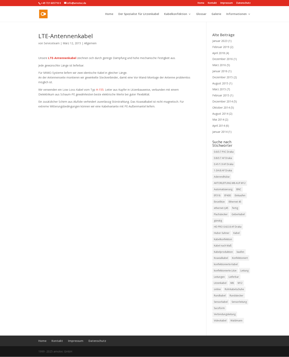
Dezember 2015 (222, 77)
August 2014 (220, 113)
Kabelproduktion (223, 252)
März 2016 (219, 65)
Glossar (201, 14)
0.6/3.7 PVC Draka (224, 151)
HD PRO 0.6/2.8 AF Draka (227, 226)
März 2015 (219, 89)
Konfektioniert (240, 258)
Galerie (216, 14)
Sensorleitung (239, 301)
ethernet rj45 (221, 208)
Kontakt (212, 3)
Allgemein (90, 43)
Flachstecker (221, 214)
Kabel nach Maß (222, 245)
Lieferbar (234, 277)
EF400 (227, 195)
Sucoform (219, 308)
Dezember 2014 (222, 101)
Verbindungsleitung (225, 314)
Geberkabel (238, 214)
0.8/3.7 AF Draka (223, 158)
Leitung (244, 270)
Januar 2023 (219, 41)
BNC (238, 189)
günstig (218, 220)
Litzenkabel (220, 283)
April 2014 (218, 125)
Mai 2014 (218, 119)
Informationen (236, 14)
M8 (232, 283)
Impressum (226, 3)
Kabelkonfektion (175, 14)
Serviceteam (52, 43)
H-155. (100, 89)
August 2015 (220, 83)
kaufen (240, 252)
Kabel (236, 233)
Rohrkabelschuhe (234, 289)
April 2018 (218, 53)
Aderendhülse (222, 176)
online (217, 289)
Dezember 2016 (222, 59)
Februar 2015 (220, 95)
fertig (235, 208)
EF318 (217, 195)
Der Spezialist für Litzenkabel (138, 14)
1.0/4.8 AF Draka (223, 170)
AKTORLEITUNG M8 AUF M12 (230, 183)
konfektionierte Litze (225, 270)
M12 (240, 283)
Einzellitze (219, 201)
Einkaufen (240, 195)
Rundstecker (236, 295)
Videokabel (220, 320)
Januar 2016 (219, 71)
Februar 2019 (220, 47)
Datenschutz (243, 3)
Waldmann (236, 320)
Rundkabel (220, 295)
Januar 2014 (219, 132)
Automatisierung (223, 189)
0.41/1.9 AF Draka (223, 164)
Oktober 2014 (221, 107)
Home (201, 3)
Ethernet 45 (235, 201)
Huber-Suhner (221, 233)
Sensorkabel (221, 301)
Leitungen (219, 277)
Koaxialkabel (221, 258)
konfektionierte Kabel (226, 264)
